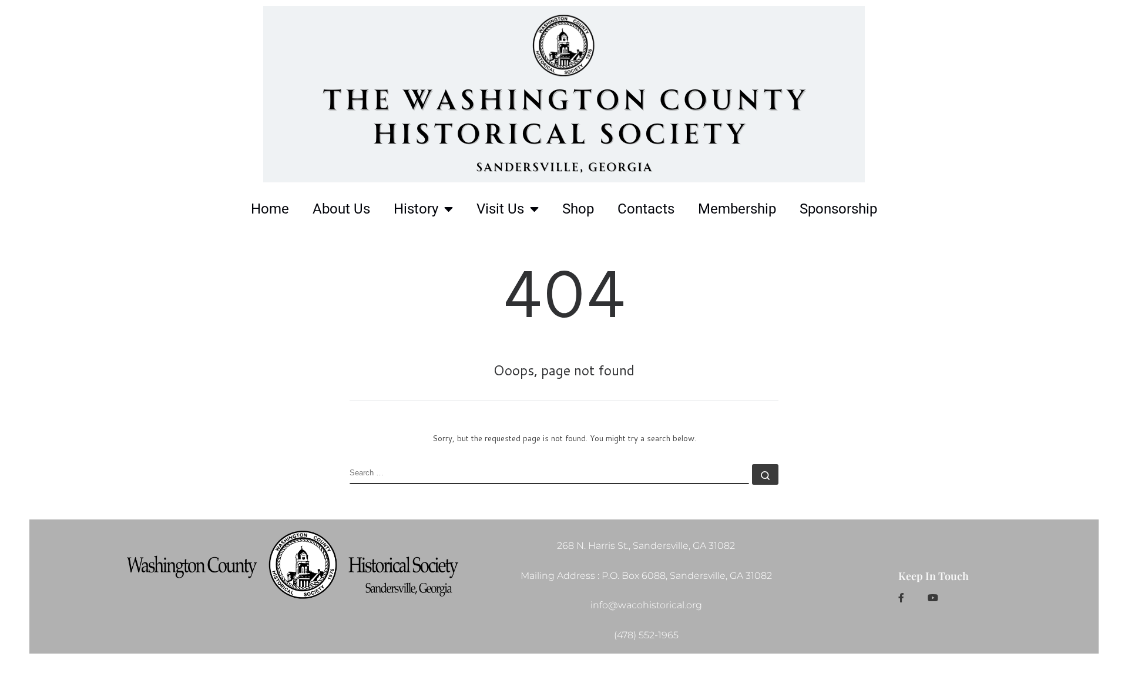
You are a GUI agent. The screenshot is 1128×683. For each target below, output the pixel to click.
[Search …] (765, 474)
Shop (578, 209)
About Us (341, 209)
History (416, 209)
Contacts (645, 209)
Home (270, 209)
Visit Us (500, 209)
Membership (737, 209)
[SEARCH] (549, 474)
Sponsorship (838, 209)
